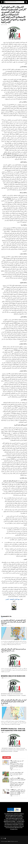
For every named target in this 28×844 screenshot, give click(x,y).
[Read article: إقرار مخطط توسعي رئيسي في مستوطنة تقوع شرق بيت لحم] (5, 774)
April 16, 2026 (7, 677)
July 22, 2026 (16, 787)
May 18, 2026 (7, 625)
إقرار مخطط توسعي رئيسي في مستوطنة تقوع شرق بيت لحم (16, 773)
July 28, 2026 (16, 775)
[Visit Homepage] (14, 2)
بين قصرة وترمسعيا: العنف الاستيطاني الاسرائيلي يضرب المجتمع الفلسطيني (13, 649)
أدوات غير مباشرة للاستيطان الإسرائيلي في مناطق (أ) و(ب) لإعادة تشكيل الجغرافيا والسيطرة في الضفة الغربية (13, 701)
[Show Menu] (1, 2)
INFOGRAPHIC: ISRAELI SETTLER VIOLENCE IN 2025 (13, 676)
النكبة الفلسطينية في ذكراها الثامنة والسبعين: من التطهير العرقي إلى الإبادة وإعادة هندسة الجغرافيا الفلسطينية (13, 621)
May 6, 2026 (7, 652)
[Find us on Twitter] (3, 838)
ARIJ (9, 841)
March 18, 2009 (4, 24)
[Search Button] (26, 2)
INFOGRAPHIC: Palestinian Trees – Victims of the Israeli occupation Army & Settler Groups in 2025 (13, 729)
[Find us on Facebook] (1, 838)
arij (3, 625)
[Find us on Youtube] (5, 838)
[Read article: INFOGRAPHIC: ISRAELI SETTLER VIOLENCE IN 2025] (14, 685)
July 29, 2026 (16, 769)
